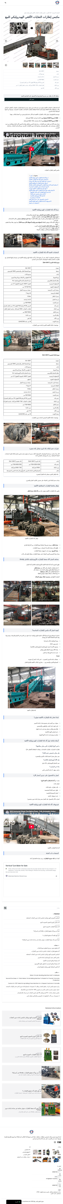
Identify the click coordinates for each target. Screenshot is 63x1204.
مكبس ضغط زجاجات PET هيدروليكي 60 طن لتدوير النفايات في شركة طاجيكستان (38, 993)
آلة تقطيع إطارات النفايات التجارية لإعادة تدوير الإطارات (45, 951)
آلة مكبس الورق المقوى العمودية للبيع (49, 922)
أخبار (58, 929)
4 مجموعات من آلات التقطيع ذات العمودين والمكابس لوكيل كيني (43, 996)
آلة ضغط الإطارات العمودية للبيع (51, 927)
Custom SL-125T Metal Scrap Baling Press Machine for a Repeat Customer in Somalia (33, 983)
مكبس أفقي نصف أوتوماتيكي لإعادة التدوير (48, 957)
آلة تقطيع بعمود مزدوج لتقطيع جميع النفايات (48, 948)
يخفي (31, 175)
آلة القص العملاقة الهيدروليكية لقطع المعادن (48, 967)
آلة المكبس (57, 916)
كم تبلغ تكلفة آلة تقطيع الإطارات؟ (50, 935)
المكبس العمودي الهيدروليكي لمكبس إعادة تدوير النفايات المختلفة (42, 918)
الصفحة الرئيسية (55, 13)
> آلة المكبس (28, 1149)
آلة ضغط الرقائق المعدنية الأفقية (51, 961)
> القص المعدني (27, 1154)
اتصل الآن (31, 99)
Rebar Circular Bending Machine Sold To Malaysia (44, 975)
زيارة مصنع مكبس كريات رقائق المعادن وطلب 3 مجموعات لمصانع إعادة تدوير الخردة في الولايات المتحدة (32, 986)
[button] (50, 65)
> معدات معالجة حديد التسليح (24, 1157)
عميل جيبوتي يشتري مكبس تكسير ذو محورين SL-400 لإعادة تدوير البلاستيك (40, 990)
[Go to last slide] (6, 41)
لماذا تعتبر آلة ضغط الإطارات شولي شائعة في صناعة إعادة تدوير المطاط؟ (40, 940)
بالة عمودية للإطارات (49, 858)
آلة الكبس (49, 13)
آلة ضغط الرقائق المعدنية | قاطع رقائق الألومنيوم (47, 964)
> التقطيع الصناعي (27, 1152)
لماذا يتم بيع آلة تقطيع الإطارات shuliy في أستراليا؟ (46, 931)
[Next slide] (57, 41)
